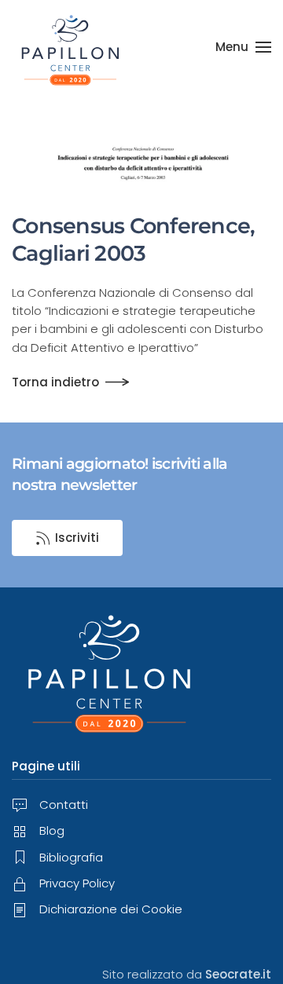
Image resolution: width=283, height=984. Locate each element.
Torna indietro (55, 382)
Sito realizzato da (186, 974)
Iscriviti (77, 537)
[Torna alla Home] (71, 47)
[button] (243, 47)
